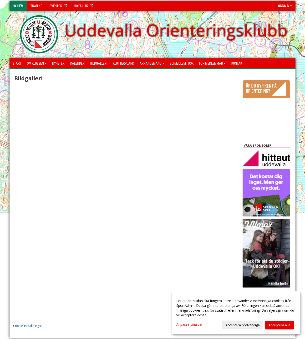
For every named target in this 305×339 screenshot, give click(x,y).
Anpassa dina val (189, 324)
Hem (19, 6)
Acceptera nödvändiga (242, 325)
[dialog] (236, 312)
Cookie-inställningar (27, 326)
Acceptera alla (279, 325)
